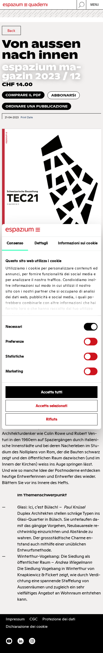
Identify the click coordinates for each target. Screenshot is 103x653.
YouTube (9, 641)
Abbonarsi (63, 95)
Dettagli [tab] (41, 243)
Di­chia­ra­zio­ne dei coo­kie (27, 626)
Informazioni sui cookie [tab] (77, 243)
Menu (94, 5)
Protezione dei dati (58, 619)
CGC (33, 619)
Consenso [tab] (15, 243)
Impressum (15, 619)
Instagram (32, 641)
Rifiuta (51, 419)
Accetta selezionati (51, 405)
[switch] (90, 341)
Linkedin (20, 641)
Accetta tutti (51, 392)
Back (11, 30)
